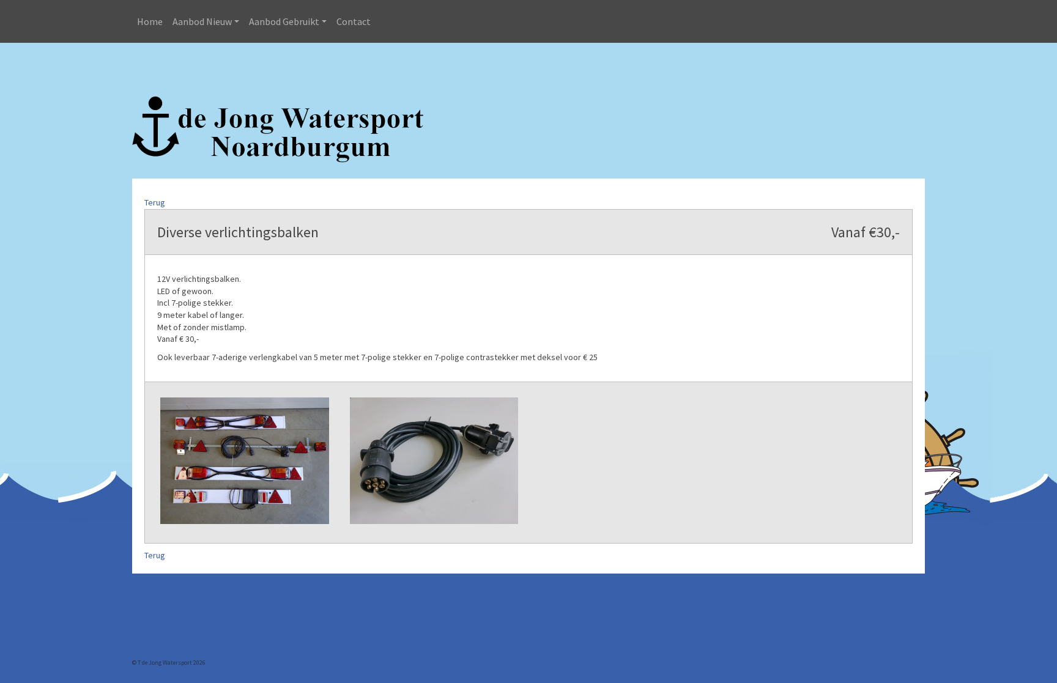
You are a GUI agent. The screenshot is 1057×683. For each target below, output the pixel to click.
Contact (353, 21)
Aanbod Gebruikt (284, 21)
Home (150, 21)
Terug (154, 202)
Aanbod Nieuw (202, 21)
